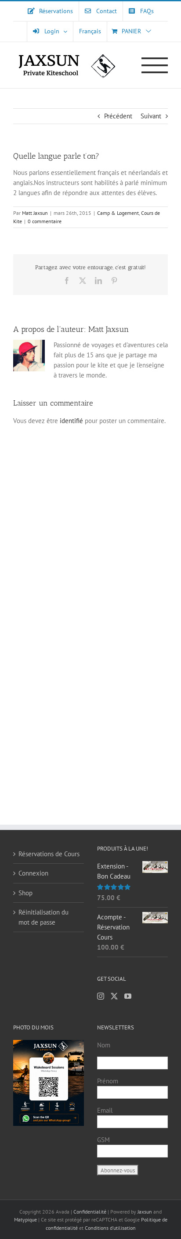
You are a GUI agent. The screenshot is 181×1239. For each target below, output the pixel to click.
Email (104, 1110)
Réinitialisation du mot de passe (43, 917)
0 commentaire (45, 221)
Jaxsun (145, 1211)
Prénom (107, 1081)
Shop (25, 893)
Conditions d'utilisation (110, 1228)
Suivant (151, 116)
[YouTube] (127, 996)
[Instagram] (100, 996)
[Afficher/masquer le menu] (155, 65)
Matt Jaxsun (35, 213)
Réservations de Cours (49, 854)
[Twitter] (114, 996)
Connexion (33, 873)
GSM (103, 1140)
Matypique (25, 1219)
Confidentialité (90, 1211)
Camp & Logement (118, 213)
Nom (103, 1045)
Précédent (118, 116)
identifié (71, 421)
